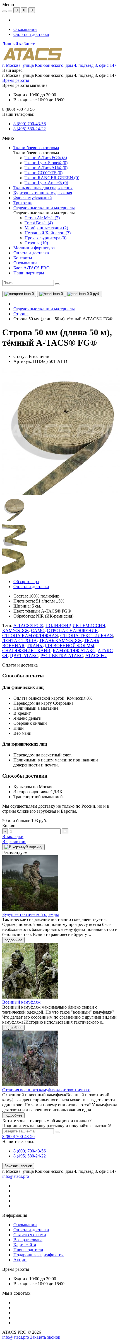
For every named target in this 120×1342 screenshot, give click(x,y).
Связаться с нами (29, 1234)
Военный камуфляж (21, 1002)
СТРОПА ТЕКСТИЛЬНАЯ (86, 635)
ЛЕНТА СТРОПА (19, 640)
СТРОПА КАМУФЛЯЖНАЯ (30, 635)
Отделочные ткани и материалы (44, 308)
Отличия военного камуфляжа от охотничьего (46, 1089)
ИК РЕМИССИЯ (89, 625)
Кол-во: (9, 825)
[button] (59, 65)
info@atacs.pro (15, 1176)
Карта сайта (24, 1244)
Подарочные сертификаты (38, 1254)
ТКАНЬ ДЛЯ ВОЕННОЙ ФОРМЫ (60, 645)
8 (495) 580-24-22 (29, 128)
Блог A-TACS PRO (31, 268)
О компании (25, 29)
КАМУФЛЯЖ (15, 630)
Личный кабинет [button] (18, 43)
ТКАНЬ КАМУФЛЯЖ (60, 640)
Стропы (20, 313)
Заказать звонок (18, 1166)
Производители (28, 1249)
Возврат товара (27, 1239)
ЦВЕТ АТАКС (24, 655)
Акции (20, 1259)
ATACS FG (96, 655)
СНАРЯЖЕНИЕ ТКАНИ (26, 650)
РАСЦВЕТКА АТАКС (61, 655)
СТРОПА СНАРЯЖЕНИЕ (72, 630)
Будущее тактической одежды (30, 914)
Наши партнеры (28, 273)
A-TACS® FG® (28, 625)
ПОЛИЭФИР (57, 625)
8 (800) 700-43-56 (29, 123)
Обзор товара (26, 581)
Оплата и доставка (31, 34)
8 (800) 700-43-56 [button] (18, 1136)
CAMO (38, 630)
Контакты (22, 257)
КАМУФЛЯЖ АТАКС (74, 650)
